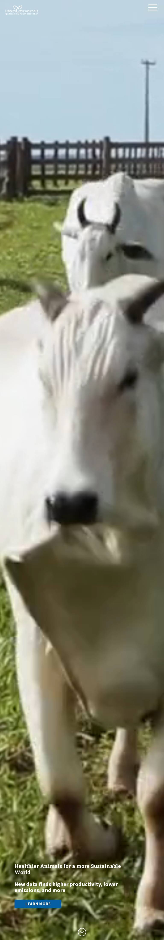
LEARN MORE (38, 904)
